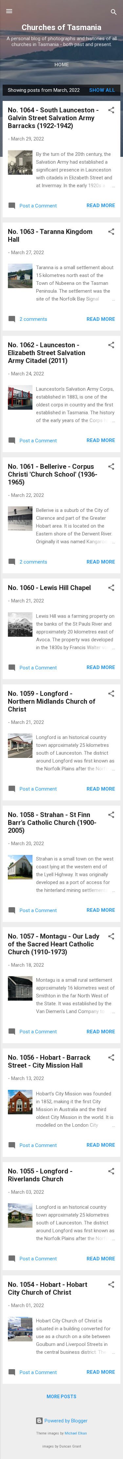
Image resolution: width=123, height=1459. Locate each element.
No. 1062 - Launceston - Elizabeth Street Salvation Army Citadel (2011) (46, 353)
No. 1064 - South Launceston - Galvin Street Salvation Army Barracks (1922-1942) (53, 118)
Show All (102, 90)
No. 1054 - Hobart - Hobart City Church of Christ (47, 1288)
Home (61, 65)
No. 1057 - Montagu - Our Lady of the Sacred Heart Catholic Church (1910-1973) (53, 944)
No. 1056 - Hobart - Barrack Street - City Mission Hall (49, 1061)
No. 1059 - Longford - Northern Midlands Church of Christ (51, 701)
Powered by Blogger (65, 1421)
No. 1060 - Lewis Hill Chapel (49, 588)
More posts (61, 1396)
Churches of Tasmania (61, 27)
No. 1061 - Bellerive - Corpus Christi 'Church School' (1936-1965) (52, 474)
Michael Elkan (76, 1433)
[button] (111, 111)
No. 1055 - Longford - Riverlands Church (40, 1175)
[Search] (114, 13)
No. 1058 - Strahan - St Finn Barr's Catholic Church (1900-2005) (52, 822)
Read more (101, 205)
